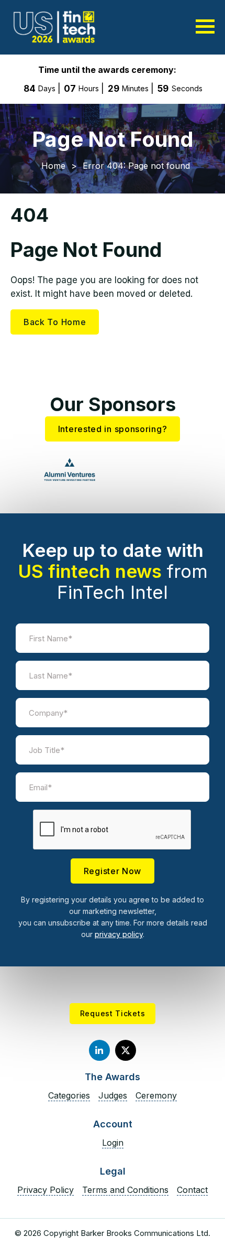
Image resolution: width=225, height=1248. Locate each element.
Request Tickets (112, 1013)
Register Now (112, 871)
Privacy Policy (45, 1190)
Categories (69, 1095)
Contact (192, 1190)
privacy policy (119, 934)
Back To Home (55, 322)
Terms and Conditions (125, 1190)
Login (112, 1142)
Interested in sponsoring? (112, 429)
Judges (112, 1095)
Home (53, 165)
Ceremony (156, 1095)
